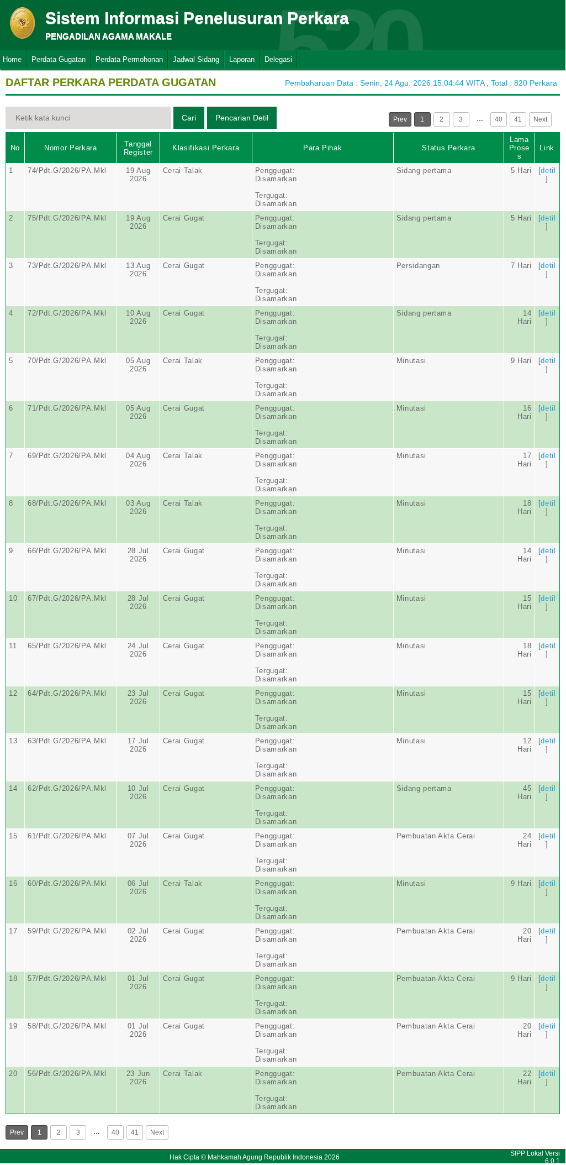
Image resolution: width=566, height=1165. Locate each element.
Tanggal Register (138, 148)
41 (518, 119)
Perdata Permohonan (129, 59)
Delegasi (278, 59)
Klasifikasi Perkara (205, 148)
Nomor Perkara (70, 148)
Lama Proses (519, 147)
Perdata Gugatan (58, 59)
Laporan (242, 59)
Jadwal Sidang (196, 59)
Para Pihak (322, 148)
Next (540, 119)
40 (498, 119)
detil (548, 170)
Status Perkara (448, 148)
